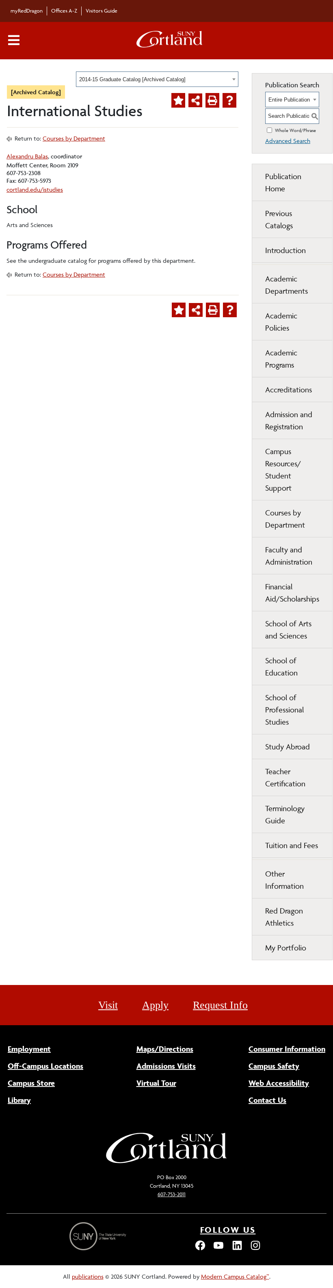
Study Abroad (287, 746)
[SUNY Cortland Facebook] (200, 1249)
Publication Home (283, 182)
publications (88, 1276)
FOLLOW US (228, 1230)
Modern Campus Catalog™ (235, 1276)
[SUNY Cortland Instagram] (255, 1249)
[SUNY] (98, 1236)
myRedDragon (27, 10)
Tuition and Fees (291, 845)
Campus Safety (274, 1066)
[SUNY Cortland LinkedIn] (237, 1249)
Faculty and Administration (288, 556)
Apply (155, 1005)
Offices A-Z (64, 10)
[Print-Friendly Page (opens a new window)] (212, 100)
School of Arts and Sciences (288, 630)
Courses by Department (74, 138)
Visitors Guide (101, 10)
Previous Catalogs (279, 219)
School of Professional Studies (284, 710)
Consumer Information (287, 1049)
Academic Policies (281, 322)
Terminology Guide (285, 814)
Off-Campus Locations (45, 1066)
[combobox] (157, 79)
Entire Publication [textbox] (289, 100)
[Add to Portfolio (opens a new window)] (178, 100)
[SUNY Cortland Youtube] (218, 1249)
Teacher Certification (285, 777)
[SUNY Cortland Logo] (169, 40)
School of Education (281, 667)
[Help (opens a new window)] (229, 100)
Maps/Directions (164, 1049)
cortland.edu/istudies (34, 189)
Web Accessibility (279, 1083)
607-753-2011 (172, 1194)
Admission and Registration (288, 420)
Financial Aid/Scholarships (292, 593)
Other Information (284, 880)
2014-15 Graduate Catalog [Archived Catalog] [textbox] (132, 79)
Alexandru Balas (27, 156)
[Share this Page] (195, 100)
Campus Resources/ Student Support (283, 469)
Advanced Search (287, 141)
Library (19, 1100)
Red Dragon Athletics (284, 917)
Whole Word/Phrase (295, 130)
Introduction (285, 250)
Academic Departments (286, 285)
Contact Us (267, 1100)
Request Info (220, 1005)
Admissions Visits (166, 1066)
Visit (108, 1005)
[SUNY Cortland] (166, 1162)
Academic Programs (281, 359)
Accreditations (288, 389)
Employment (29, 1049)
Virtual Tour (156, 1083)
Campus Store (31, 1083)
